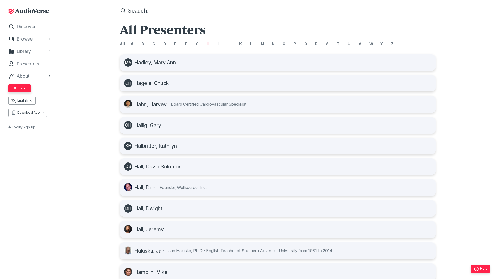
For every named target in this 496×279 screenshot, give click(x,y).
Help (483, 268)
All (122, 44)
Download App (28, 112)
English (22, 100)
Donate (20, 88)
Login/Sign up (23, 127)
